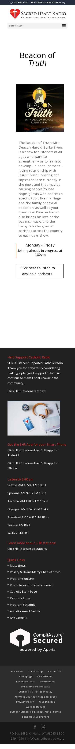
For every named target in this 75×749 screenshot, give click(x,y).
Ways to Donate (35, 706)
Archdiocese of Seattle (25, 611)
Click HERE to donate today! (27, 391)
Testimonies (47, 681)
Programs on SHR (22, 579)
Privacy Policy (25, 701)
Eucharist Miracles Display (35, 691)
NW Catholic (18, 618)
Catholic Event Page (23, 591)
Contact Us (16, 671)
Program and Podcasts (35, 686)
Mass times (18, 565)
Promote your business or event (32, 585)
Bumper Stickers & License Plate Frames (35, 711)
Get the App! (36, 671)
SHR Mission (44, 676)
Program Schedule (22, 605)
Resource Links (20, 598)
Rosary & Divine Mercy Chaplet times (35, 572)
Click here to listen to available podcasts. (37, 271)
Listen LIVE (55, 671)
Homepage (26, 676)
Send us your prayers (35, 716)
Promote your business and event (35, 696)
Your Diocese (47, 701)
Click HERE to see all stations (27, 549)
